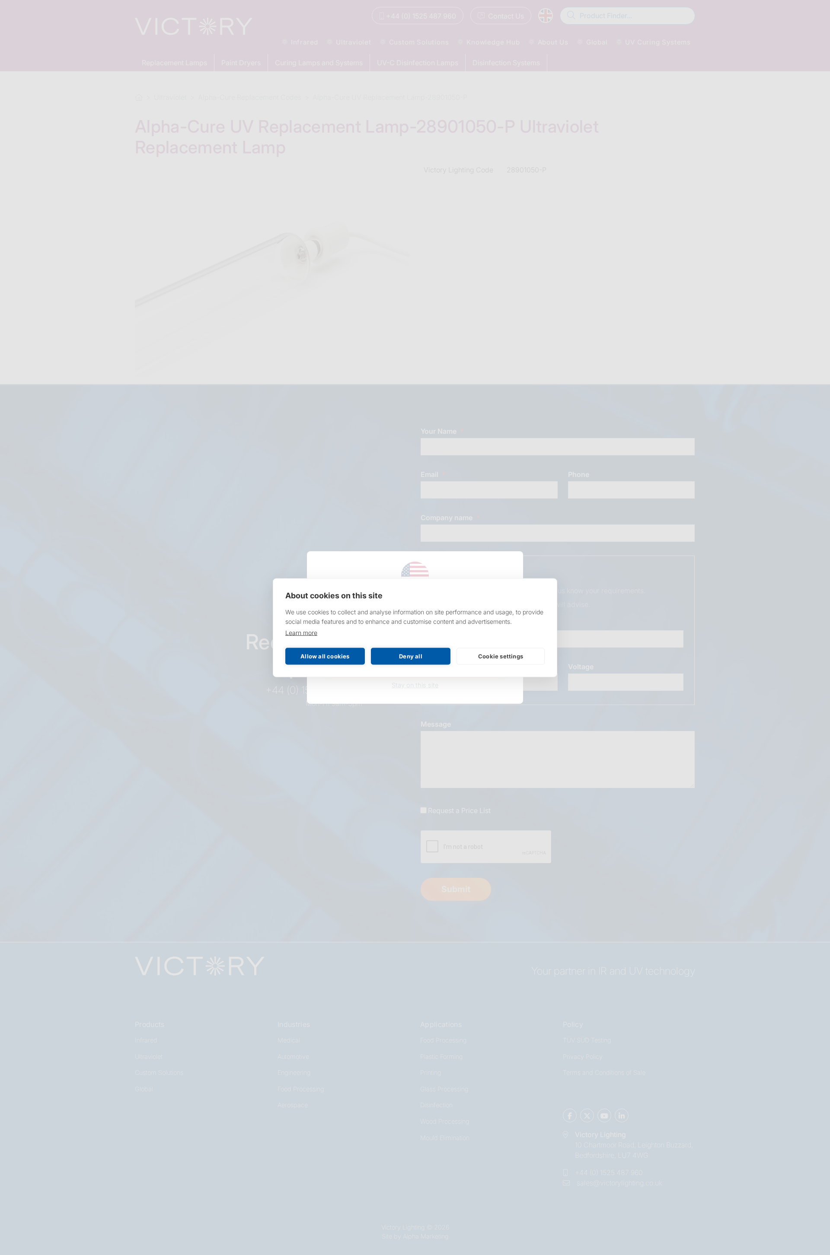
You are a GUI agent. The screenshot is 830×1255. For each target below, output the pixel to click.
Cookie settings (500, 656)
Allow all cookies (324, 656)
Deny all (410, 656)
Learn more (301, 632)
